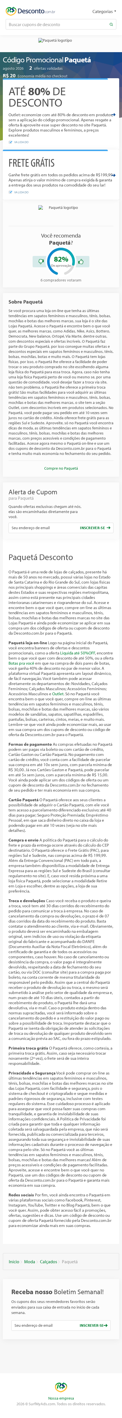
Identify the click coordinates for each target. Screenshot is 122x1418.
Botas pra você (21, 663)
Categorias (102, 11)
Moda (29, 1261)
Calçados (48, 1261)
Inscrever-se (92, 527)
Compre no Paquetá (61, 468)
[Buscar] (111, 24)
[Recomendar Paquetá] (81, 261)
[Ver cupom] (113, 114)
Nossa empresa (61, 1398)
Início (14, 1261)
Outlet (58, 693)
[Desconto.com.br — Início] (30, 11)
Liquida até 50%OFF (77, 653)
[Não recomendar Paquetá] (41, 261)
